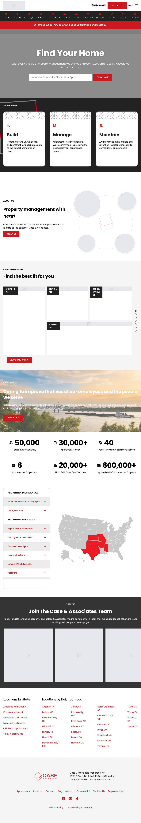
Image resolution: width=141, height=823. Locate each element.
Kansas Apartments (13, 712)
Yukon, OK (132, 726)
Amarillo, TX (48, 706)
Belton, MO (47, 712)
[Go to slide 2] (136, 314)
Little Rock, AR (78, 721)
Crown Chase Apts (18, 546)
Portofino (12, 572)
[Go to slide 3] (136, 317)
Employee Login (116, 791)
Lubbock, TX (77, 726)
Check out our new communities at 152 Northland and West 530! (72, 25)
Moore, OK (76, 737)
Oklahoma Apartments (15, 728)
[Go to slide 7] (136, 331)
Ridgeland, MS (104, 735)
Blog (60, 791)
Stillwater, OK (104, 740)
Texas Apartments (13, 734)
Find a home (103, 77)
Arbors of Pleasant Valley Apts (24, 501)
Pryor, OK (102, 729)
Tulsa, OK (132, 706)
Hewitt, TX (47, 737)
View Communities (19, 359)
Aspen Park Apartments (20, 528)
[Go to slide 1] (136, 311)
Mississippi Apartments (15, 717)
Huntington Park (16, 555)
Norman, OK (77, 742)
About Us (11, 234)
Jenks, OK (76, 706)
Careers (50, 791)
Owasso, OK (103, 724)
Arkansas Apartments (14, 706)
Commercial (83, 791)
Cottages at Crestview (20, 537)
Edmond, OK (48, 726)
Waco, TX (132, 712)
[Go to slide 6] (136, 327)
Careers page (81, 622)
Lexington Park (15, 510)
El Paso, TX (47, 731)
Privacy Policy (56, 807)
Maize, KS (76, 731)
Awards (69, 791)
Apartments (23, 791)
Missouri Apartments (14, 723)
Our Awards (13, 417)
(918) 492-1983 (99, 5)
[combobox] (60, 77)
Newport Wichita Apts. (20, 564)
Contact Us (117, 5)
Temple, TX (103, 746)
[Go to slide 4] (136, 321)
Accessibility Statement (79, 807)
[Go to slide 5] (136, 324)
